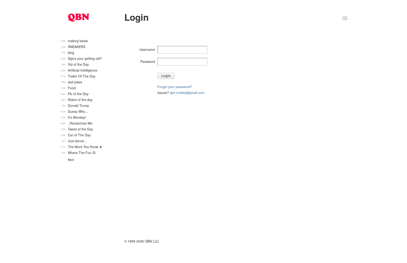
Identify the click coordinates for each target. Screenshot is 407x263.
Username (147, 49)
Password (147, 61)
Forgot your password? (174, 86)
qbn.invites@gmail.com (187, 92)
